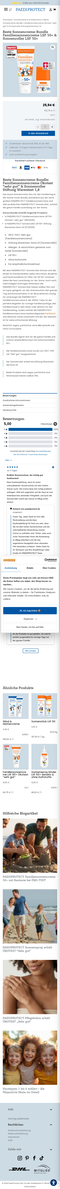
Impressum (13, 1137)
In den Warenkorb (38, 133)
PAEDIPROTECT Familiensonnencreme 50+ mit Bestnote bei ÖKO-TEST (29, 878)
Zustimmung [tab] (11, 568)
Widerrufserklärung (18, 1133)
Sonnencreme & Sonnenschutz (28, 19)
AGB (10, 1140)
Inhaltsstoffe (9, 410)
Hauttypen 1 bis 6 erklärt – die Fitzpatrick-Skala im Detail (23, 1090)
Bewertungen (9, 395)
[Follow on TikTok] (41, 1158)
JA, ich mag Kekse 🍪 (30, 610)
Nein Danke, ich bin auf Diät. (30, 627)
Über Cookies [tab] (49, 568)
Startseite (7, 19)
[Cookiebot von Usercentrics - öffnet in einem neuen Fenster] (44, 560)
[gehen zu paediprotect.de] (30, 9)
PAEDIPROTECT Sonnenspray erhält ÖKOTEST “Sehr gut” (27, 949)
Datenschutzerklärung (19, 1130)
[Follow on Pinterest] (27, 1158)
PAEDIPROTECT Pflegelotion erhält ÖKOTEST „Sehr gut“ (26, 1019)
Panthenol (50, 313)
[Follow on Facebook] (34, 1158)
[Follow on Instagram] (19, 1158)
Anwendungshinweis (13, 405)
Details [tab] (30, 568)
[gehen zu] (6, 10)
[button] (52, 47)
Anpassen (28, 619)
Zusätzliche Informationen (16, 400)
